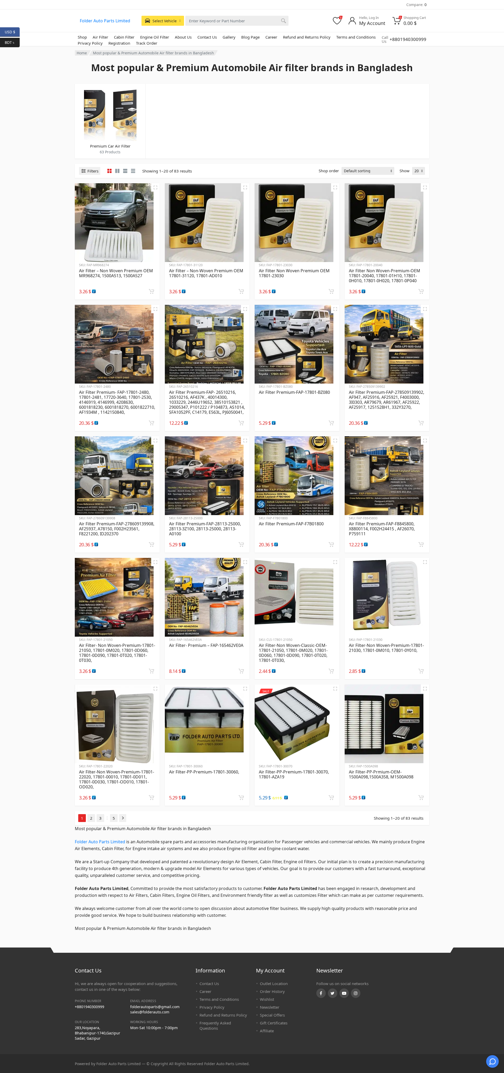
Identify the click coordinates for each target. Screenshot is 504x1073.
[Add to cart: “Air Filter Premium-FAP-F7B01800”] (331, 544)
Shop (82, 37)
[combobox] (236, 21)
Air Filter (100, 37)
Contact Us (207, 37)
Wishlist (267, 999)
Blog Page (250, 37)
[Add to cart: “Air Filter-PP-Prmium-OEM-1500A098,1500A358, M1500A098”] (421, 797)
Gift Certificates (273, 1022)
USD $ (12, 31)
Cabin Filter (124, 37)
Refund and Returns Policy (306, 37)
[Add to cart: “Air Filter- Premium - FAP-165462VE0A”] (241, 671)
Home (82, 52)
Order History (272, 991)
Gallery (229, 37)
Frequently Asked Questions (215, 1025)
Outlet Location (274, 983)
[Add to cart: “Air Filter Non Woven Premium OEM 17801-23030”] (331, 291)
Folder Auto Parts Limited (105, 21)
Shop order (329, 170)
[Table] (133, 171)
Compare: (416, 4)
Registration (119, 43)
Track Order (146, 43)
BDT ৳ (12, 42)
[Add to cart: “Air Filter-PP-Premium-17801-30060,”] (241, 797)
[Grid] (109, 171)
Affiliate (267, 1030)
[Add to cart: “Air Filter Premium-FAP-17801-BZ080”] (331, 423)
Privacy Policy (90, 43)
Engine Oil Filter (154, 37)
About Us (183, 37)
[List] (125, 171)
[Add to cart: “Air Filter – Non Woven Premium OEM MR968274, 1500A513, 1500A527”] (151, 291)
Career (271, 37)
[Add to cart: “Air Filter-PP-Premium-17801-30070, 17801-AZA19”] (331, 797)
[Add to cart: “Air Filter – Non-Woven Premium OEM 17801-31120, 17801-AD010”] (241, 291)
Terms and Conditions (356, 37)
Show (405, 170)
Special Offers (272, 1015)
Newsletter (269, 1007)
